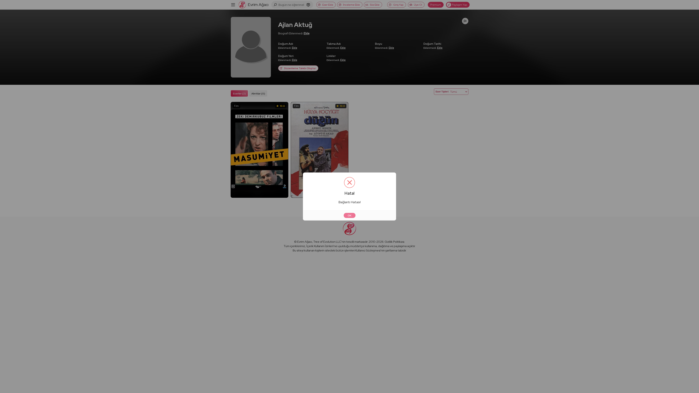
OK (350, 215)
